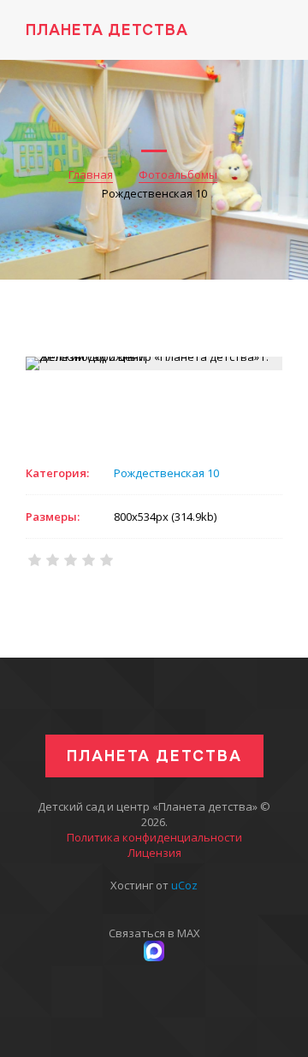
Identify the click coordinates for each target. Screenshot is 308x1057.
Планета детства (107, 29)
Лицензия (154, 852)
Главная (90, 174)
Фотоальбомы (178, 174)
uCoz (184, 885)
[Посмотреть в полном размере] (154, 363)
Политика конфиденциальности (154, 837)
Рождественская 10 (166, 473)
